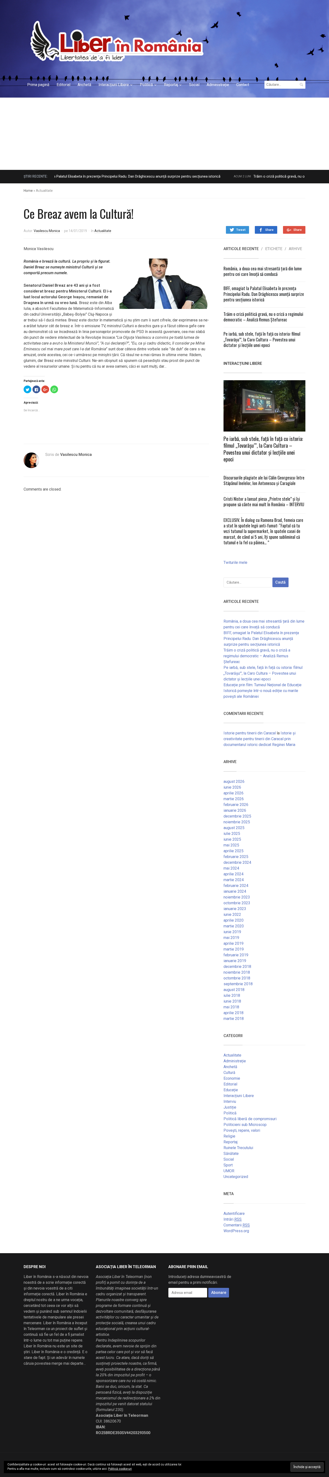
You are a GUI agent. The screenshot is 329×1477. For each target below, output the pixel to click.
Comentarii (237, 1225)
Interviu (230, 1101)
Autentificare (234, 1213)
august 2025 (234, 827)
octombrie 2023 (237, 903)
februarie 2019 (236, 955)
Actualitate (102, 231)
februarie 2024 (236, 885)
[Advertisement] (164, 133)
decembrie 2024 (237, 862)
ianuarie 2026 (235, 810)
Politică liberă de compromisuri (250, 1119)
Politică (146, 84)
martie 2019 (234, 949)
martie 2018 (234, 1018)
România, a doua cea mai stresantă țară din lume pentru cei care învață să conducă (263, 271)
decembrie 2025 (237, 816)
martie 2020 (234, 926)
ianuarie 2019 (235, 960)
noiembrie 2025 (237, 822)
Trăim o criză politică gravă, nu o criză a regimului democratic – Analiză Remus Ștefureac (263, 317)
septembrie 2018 (238, 984)
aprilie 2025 (233, 851)
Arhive (295, 249)
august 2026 (234, 781)
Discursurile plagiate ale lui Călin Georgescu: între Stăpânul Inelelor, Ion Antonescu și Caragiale (264, 480)
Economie (232, 1078)
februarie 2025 (236, 856)
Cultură (229, 1072)
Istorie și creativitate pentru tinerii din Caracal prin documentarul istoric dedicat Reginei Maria (260, 739)
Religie (229, 1136)
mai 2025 (231, 845)
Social (194, 84)
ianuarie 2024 (235, 891)
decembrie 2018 (237, 966)
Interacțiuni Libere (114, 84)
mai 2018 (231, 1007)
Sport (228, 1165)
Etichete (273, 249)
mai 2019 (231, 937)
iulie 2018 (232, 995)
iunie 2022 (232, 914)
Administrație (218, 84)
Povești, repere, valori (242, 1130)
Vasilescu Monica (47, 231)
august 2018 (234, 989)
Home (28, 191)
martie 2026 (234, 799)
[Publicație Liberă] (116, 41)
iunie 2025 (232, 839)
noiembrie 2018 (237, 972)
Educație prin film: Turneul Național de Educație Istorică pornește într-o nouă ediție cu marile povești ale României (263, 691)
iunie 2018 (232, 1001)
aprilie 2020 (233, 920)
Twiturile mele (235, 562)
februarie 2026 (236, 804)
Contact (242, 84)
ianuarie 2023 (235, 908)
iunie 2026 (232, 787)
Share (269, 230)
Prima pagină (38, 84)
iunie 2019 (232, 932)
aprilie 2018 (233, 1013)
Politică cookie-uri (120, 1468)
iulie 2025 (232, 833)
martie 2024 (234, 880)
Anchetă (84, 84)
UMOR (229, 1171)
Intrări (233, 1219)
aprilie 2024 (233, 874)
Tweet (240, 230)
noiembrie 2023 (237, 897)
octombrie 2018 (237, 978)
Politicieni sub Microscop (245, 1124)
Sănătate (231, 1153)
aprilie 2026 (233, 793)
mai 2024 (231, 868)
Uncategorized (236, 1176)
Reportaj (171, 84)
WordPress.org (236, 1231)
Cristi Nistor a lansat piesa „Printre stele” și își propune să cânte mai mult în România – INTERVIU (264, 501)
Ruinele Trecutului (238, 1147)
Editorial (63, 84)
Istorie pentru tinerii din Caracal (250, 733)
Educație (231, 1090)
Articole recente (241, 249)
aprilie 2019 (233, 943)
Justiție (230, 1107)
